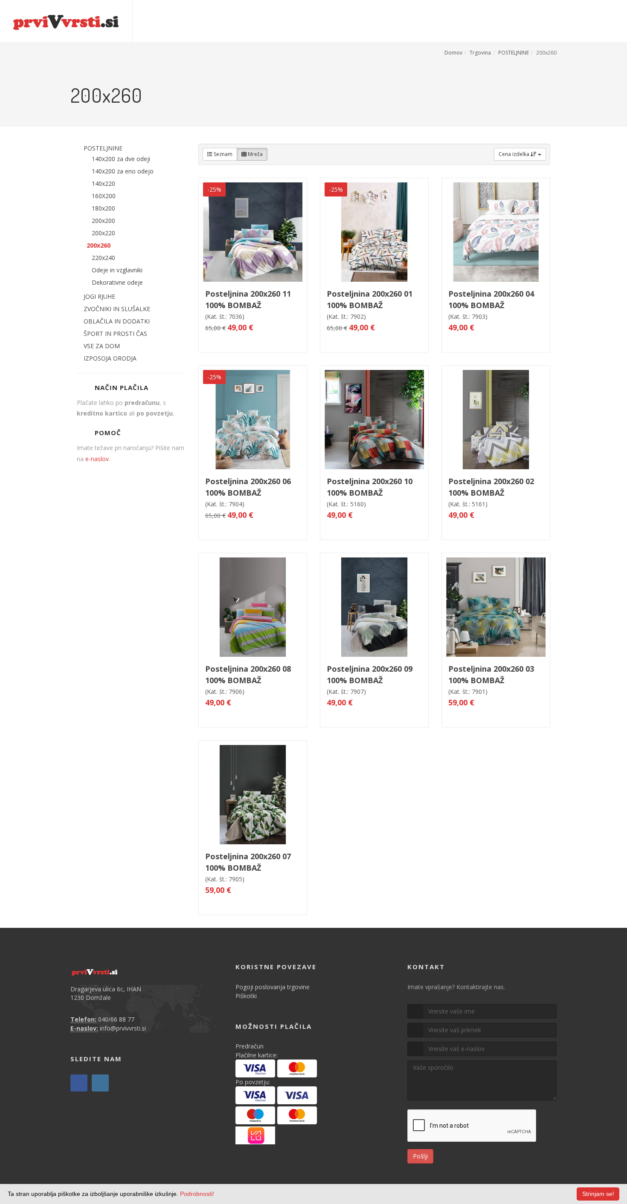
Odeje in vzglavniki (117, 270)
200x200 (103, 221)
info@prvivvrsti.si (123, 1028)
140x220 (103, 183)
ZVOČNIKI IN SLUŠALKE (117, 309)
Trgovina (480, 52)
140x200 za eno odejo (123, 171)
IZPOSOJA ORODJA (110, 358)
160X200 (104, 196)
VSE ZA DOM (102, 346)
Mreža (255, 154)
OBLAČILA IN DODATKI (117, 321)
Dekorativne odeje (117, 282)
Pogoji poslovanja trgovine (272, 987)
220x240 (103, 258)
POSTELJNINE (513, 52)
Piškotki (246, 996)
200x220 (103, 233)
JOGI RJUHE (99, 296)
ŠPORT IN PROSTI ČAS (115, 333)
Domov (453, 52)
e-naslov (97, 459)
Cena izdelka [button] (515, 154)
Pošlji (420, 1156)
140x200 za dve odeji (121, 159)
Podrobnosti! (197, 1193)
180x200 (103, 208)
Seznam (222, 154)
